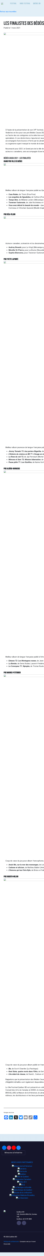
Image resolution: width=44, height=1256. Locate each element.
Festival (13, 3)
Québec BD (37, 3)
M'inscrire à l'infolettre (13, 1153)
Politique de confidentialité (11, 1241)
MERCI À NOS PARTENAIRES (22, 1162)
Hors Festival (25, 3)
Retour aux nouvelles (8, 12)
